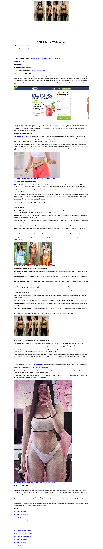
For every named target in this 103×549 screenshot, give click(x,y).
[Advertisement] (51, 31)
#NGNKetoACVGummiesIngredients (22, 530)
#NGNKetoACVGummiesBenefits (22, 527)
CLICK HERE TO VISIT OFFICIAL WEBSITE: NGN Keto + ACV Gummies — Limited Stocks (34, 122)
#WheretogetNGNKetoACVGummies (23, 533)
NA (23, 61)
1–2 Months (22, 55)
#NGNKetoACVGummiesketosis (21, 546)
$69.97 (30, 67)
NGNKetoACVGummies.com (38, 70)
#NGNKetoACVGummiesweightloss (22, 536)
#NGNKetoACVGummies (20, 511)
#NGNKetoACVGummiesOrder (21, 521)
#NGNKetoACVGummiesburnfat (21, 542)
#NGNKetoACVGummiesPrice (21, 514)
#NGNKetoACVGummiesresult (21, 524)
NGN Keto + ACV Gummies (28, 52)
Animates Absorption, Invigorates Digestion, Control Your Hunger (45, 58)
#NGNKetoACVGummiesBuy (21, 517)
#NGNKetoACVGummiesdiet (21, 539)
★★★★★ (22, 64)
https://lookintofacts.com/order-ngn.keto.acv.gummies (27, 49)
